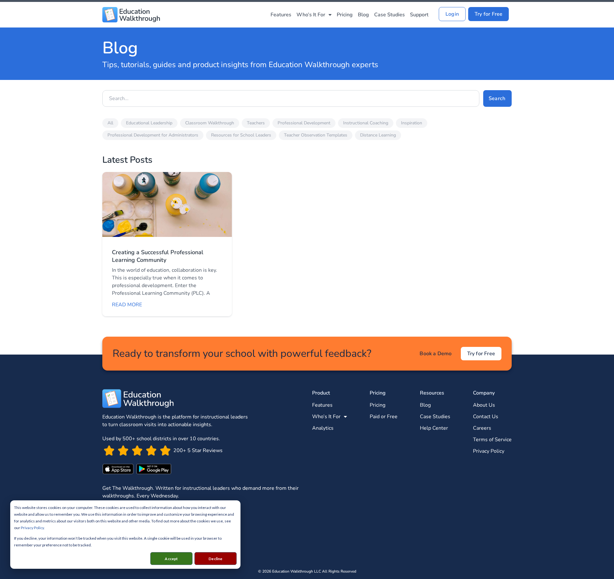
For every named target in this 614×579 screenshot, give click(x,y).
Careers (482, 428)
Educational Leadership (149, 123)
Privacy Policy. (33, 527)
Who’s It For (310, 14)
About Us (484, 405)
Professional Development (304, 123)
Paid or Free (384, 416)
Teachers (256, 123)
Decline (215, 558)
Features (281, 14)
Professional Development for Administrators (152, 135)
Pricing (345, 14)
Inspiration (411, 123)
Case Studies (389, 14)
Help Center (434, 428)
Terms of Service (492, 439)
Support (419, 14)
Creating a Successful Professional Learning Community (157, 256)
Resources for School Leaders (241, 135)
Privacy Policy (488, 451)
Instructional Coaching (365, 123)
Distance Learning (378, 135)
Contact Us (485, 416)
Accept (171, 558)
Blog (363, 14)
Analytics (323, 428)
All (110, 123)
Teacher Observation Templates (315, 135)
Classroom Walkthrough (209, 123)
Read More (127, 304)
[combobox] (290, 98)
